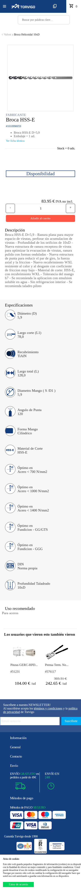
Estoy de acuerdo (18, 884)
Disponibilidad (40, 173)
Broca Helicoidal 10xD (21, 34)
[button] (4, 6)
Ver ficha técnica (15, 140)
